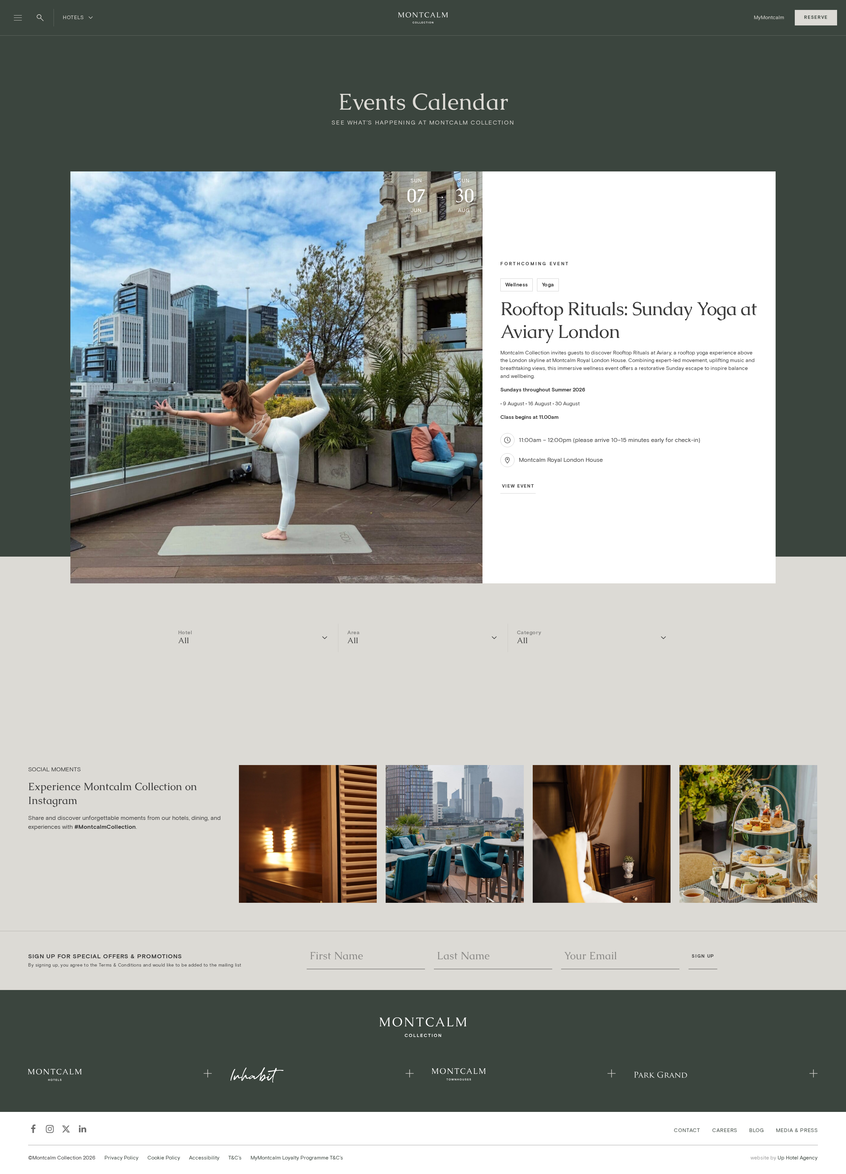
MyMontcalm (769, 17)
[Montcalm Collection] (423, 18)
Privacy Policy (121, 1158)
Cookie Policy (163, 1158)
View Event (518, 486)
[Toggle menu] (18, 18)
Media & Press (797, 1130)
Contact (687, 1130)
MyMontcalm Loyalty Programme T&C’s (296, 1158)
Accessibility (204, 1158)
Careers (724, 1130)
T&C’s (235, 1158)
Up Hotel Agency (784, 1157)
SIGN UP (703, 956)
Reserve (816, 17)
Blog (756, 1130)
